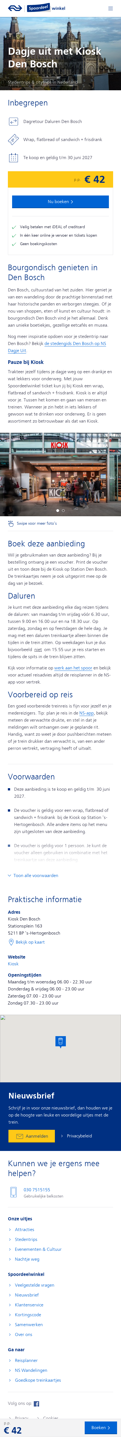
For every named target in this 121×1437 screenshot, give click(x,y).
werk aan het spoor (73, 668)
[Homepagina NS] (15, 7)
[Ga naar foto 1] (57, 510)
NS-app (86, 713)
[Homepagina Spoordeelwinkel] (46, 7)
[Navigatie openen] (110, 8)
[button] (60, 1042)
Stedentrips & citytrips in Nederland (43, 82)
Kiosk (13, 963)
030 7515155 (37, 1189)
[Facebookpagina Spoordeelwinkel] (36, 1403)
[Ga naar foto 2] (63, 510)
